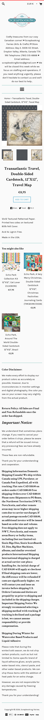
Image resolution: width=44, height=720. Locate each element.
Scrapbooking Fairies (30, 709)
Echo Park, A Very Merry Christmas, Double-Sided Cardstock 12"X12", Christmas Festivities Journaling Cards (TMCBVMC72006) (33, 289)
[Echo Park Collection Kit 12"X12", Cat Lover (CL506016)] (11, 262)
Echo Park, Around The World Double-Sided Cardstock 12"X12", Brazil (11, 342)
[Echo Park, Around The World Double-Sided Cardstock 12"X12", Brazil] (11, 322)
